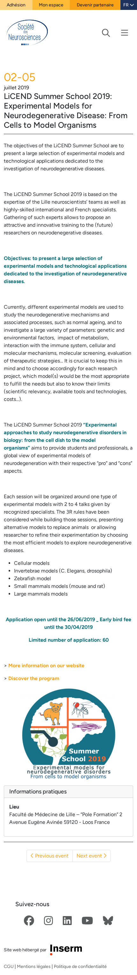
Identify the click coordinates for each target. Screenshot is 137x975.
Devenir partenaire (95, 4)
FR (126, 4)
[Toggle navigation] (115, 33)
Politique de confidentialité (80, 966)
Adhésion (16, 4)
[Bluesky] (108, 921)
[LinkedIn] (67, 921)
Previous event (51, 856)
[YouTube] (87, 921)
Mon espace (51, 4)
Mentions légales (34, 966)
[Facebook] (29, 921)
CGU (9, 966)
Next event (89, 856)
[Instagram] (48, 921)
